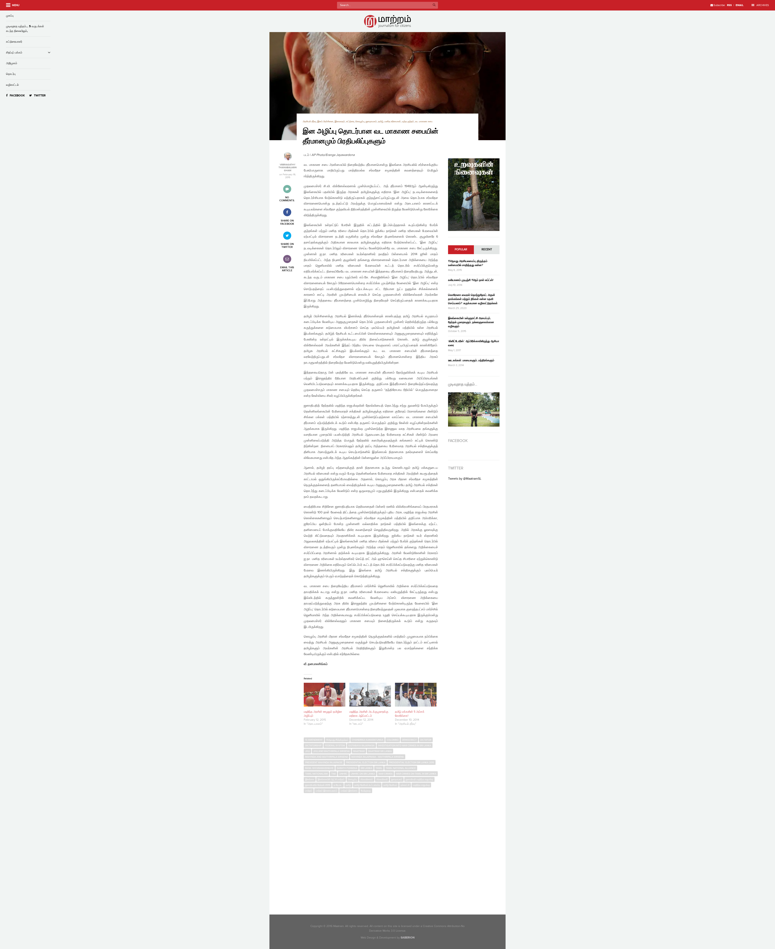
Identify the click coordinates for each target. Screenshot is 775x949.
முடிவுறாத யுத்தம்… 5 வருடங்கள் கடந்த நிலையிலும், (25, 28)
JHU (307, 751)
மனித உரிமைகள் (392, 121)
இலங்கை (309, 779)
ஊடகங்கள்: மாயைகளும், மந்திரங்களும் (471, 360)
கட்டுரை (350, 121)
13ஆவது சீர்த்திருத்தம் (337, 739)
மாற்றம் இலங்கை (349, 790)
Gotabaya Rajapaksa (361, 745)
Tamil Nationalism (316, 773)
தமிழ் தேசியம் (390, 785)
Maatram (359, 751)
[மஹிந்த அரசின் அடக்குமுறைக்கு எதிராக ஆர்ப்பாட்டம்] (370, 695)
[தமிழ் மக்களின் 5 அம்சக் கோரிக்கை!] (416, 695)
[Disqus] (373, 850)
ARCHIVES (762, 5)
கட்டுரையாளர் (14, 41)
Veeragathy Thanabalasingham (288, 167)
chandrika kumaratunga (367, 739)
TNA (333, 773)
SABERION (408, 937)
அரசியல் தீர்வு (309, 121)
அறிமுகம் (11, 63)
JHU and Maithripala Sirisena (331, 751)
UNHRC (343, 773)
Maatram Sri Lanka (380, 751)
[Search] (434, 5)
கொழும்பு (359, 121)
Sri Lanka (366, 768)
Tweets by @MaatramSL (464, 479)
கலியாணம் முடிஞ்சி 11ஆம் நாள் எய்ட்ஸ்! (470, 280)
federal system (335, 745)
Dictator (425, 739)
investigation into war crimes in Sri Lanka (404, 745)
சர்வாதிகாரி (382, 779)
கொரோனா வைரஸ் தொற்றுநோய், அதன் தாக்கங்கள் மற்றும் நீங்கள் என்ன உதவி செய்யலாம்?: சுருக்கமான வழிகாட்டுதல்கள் (472, 299)
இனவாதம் (340, 121)
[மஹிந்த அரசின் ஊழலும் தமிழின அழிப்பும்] (324, 695)
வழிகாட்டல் (12, 85)
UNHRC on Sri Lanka (363, 773)
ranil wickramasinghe (319, 768)
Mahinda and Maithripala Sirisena (326, 756)
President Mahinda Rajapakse (323, 762)
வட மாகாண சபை (424, 121)
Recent (487, 249)
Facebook (17, 95)
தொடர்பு (11, 74)
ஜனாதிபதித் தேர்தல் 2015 (317, 785)
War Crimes (385, 773)
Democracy (409, 739)
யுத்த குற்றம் (408, 121)
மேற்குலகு (366, 790)
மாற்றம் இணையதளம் (326, 790)
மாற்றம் (308, 790)
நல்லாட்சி (405, 785)
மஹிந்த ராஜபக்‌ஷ (421, 785)
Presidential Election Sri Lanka (365, 762)
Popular (461, 249)
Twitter (40, 95)
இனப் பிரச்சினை (325, 121)
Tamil (379, 768)
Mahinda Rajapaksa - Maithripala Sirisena (377, 756)
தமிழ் (380, 121)
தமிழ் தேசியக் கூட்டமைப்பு (367, 785)
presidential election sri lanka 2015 (411, 762)
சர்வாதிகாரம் (366, 779)
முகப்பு (10, 15)
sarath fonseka (347, 768)
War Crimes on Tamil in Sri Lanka (416, 773)
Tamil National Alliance (401, 768)
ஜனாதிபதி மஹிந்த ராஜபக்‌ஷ (419, 779)
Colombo (393, 739)
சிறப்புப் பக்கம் (14, 52)
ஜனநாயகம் (371, 121)
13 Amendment (314, 739)
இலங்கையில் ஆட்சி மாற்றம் (331, 779)
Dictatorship (313, 745)
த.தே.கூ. (338, 785)
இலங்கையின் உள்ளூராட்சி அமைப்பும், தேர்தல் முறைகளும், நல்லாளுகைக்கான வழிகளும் (471, 322)
